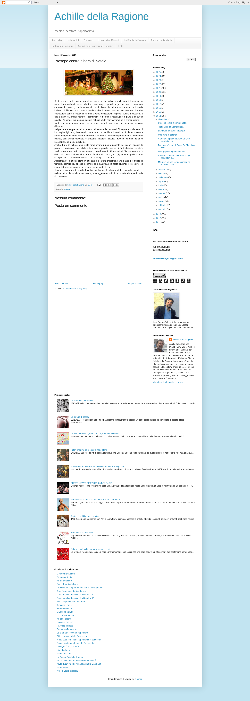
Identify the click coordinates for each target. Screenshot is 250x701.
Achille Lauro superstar (67, 671)
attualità (67, 189)
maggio (162, 193)
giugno (162, 189)
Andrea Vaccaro (64, 581)
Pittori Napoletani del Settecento (72, 636)
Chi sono (88, 40)
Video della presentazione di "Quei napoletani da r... (174, 140)
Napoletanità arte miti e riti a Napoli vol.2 (75, 594)
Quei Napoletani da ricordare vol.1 (73, 591)
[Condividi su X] (111, 185)
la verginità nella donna (68, 646)
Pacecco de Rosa (65, 626)
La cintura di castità (80, 417)
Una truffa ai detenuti (167, 135)
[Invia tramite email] (104, 185)
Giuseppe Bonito (64, 577)
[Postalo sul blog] (107, 185)
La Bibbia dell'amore (135, 40)
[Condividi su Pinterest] (117, 185)
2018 (158, 100)
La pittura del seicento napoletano (72, 633)
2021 (158, 88)
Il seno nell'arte (64, 653)
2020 (158, 92)
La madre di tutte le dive (82, 400)
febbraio (163, 205)
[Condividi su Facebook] (114, 185)
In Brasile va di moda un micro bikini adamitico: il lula (95, 499)
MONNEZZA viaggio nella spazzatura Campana (79, 664)
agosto (162, 181)
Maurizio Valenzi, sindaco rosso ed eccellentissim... (174, 163)
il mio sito (57, 40)
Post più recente (62, 283)
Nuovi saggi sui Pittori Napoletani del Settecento (79, 640)
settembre (163, 177)
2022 (158, 84)
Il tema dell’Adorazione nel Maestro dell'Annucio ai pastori (97, 466)
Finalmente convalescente (83, 532)
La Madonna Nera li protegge (171, 131)
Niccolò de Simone (65, 615)
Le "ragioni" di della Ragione (70, 657)
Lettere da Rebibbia (62, 46)
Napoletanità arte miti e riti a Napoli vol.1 (75, 598)
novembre (163, 169)
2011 (158, 222)
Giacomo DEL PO (65, 622)
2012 (158, 218)
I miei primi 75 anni (108, 40)
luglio (161, 185)
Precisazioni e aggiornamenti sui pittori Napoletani (80, 588)
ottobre (162, 173)
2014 (158, 116)
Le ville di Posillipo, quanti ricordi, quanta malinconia (95, 433)
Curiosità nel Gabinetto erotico (85, 516)
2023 (158, 80)
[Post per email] (99, 185)
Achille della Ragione (101, 16)
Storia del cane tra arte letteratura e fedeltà (76, 660)
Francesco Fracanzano (67, 629)
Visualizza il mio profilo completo (168, 382)
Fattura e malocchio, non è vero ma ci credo (91, 549)
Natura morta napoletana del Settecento (75, 643)
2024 (158, 76)
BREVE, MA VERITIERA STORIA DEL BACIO (91, 483)
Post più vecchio (134, 283)
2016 (158, 108)
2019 (158, 96)
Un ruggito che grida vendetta (172, 152)
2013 (158, 214)
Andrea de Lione (64, 608)
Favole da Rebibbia (161, 40)
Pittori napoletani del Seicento (71, 601)
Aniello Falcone (64, 619)
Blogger (138, 679)
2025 (158, 72)
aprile (161, 197)
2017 (158, 104)
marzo (162, 201)
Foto (120, 46)
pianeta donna (63, 650)
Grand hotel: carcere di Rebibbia (95, 46)
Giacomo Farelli (64, 605)
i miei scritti (73, 40)
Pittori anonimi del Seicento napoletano (89, 450)
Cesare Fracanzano (66, 574)
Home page (98, 283)
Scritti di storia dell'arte (67, 584)
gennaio (163, 209)
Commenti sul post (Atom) (75, 288)
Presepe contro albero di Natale (173, 123)
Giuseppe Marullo (65, 612)
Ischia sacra (62, 667)
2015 (158, 112)
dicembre (163, 119)
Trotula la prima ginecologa (171, 127)
